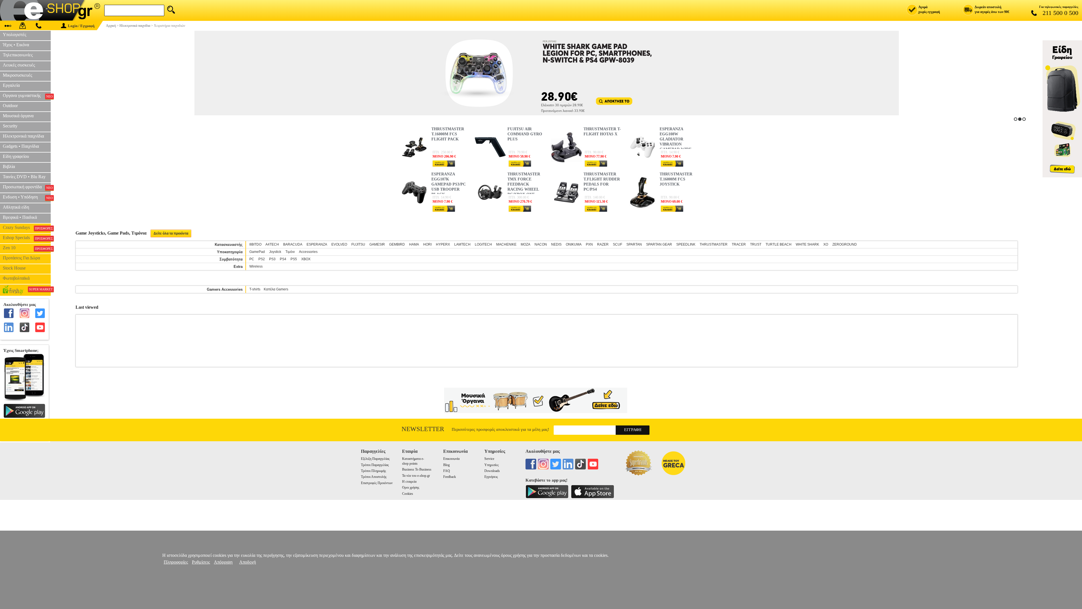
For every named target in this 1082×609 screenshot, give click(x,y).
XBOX (306, 259)
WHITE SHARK (807, 244)
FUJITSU (358, 244)
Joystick (275, 252)
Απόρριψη (223, 562)
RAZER (603, 244)
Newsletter (423, 429)
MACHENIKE (506, 244)
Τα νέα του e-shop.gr (416, 476)
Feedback (449, 477)
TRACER (739, 244)
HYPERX (443, 244)
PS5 (294, 259)
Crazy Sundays (27, 227)
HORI (427, 244)
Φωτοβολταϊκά (16, 278)
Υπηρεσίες (491, 465)
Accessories (308, 252)
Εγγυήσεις (491, 477)
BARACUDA (292, 244)
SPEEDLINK (685, 244)
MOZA (525, 244)
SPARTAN (634, 244)
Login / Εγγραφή (81, 26)
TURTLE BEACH (778, 244)
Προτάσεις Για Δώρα (21, 257)
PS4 (283, 259)
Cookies (407, 494)
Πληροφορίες (176, 562)
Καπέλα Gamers (276, 289)
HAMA (414, 244)
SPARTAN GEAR (659, 244)
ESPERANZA (317, 244)
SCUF (617, 244)
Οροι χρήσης (410, 487)
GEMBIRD (397, 244)
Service (489, 459)
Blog (446, 465)
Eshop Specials (27, 237)
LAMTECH (462, 244)
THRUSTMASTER (714, 244)
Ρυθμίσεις (201, 562)
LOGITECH (483, 244)
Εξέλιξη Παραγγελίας (375, 459)
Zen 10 (27, 247)
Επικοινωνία (451, 459)
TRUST (755, 244)
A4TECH (272, 244)
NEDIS (556, 244)
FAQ (446, 471)
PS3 (272, 259)
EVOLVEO (339, 244)
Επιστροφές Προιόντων (377, 483)
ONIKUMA (574, 244)
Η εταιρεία (409, 482)
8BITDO (255, 244)
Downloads (492, 471)
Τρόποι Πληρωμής (373, 471)
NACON (541, 244)
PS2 (261, 259)
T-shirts (254, 289)
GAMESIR (377, 244)
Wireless (256, 266)
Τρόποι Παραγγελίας (375, 465)
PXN (589, 244)
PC (251, 259)
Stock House (14, 268)
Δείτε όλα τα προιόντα (171, 233)
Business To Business (416, 469)
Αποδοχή (247, 562)
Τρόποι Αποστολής (374, 477)
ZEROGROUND (844, 244)
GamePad (257, 252)
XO (825, 244)
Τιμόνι (290, 252)
